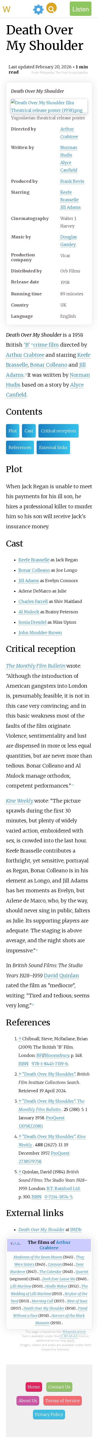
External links (53, 447)
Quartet (82, 1271)
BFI (40, 1055)
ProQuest (55, 1117)
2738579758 (30, 1161)
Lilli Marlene (20, 1286)
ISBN (23, 1063)
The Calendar (50, 1271)
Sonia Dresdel (33, 622)
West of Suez (77, 1301)
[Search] (51, 8)
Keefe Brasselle (34, 559)
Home (34, 1386)
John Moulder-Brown (40, 632)
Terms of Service (62, 1400)
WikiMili (17, 9)
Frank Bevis (72, 181)
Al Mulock (29, 611)
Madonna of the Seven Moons (38, 1257)
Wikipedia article (74, 1331)
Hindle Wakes (56, 1286)
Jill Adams (70, 207)
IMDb (76, 1229)
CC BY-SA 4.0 (69, 1336)
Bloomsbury (56, 1055)
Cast (29, 430)
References (20, 447)
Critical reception (58, 430)
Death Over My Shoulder (44, 1308)
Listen (80, 8)
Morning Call (42, 1301)
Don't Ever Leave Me (58, 1279)
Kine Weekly (19, 801)
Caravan (55, 1264)
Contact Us (59, 1386)
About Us (28, 1400)
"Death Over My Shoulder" (48, 1074)
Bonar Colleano (48, 365)
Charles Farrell (33, 601)
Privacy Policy (49, 1414)
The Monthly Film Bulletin (35, 666)
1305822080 (30, 1126)
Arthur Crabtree (25, 355)
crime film (46, 345)
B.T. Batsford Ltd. (63, 1188)
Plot (13, 430)
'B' (27, 345)
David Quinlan (61, 975)
